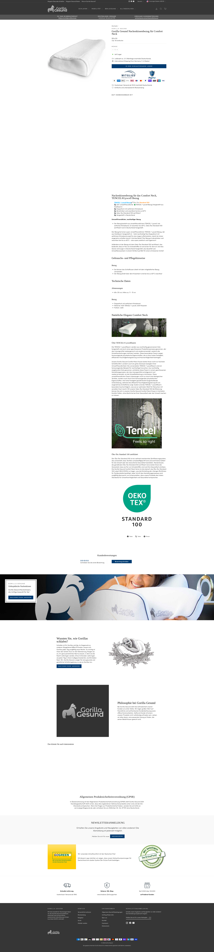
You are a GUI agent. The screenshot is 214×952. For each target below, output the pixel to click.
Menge (115, 46)
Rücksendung (82, 915)
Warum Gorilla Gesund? (89, 1)
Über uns (104, 917)
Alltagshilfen (127, 9)
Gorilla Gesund (119, 28)
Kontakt (104, 920)
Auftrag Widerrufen (108, 915)
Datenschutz (105, 926)
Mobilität (96, 9)
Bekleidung (110, 9)
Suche (79, 920)
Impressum (105, 923)
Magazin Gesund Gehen (73, 1)
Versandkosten (119, 40)
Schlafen (83, 9)
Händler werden (82, 923)
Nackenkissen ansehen (21, 597)
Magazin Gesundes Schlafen (56, 1)
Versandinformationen (84, 912)
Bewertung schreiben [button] (121, 561)
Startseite (114, 26)
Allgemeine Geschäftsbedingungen (112, 912)
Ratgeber (81, 917)
